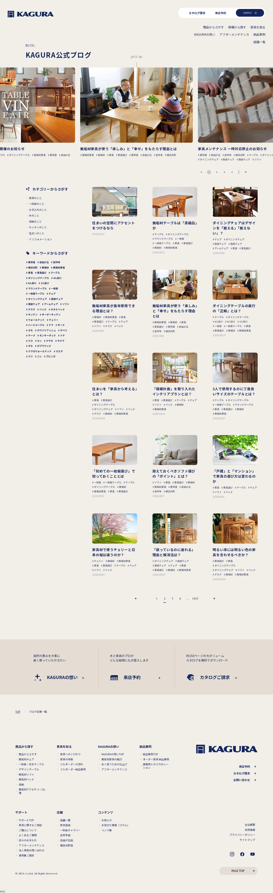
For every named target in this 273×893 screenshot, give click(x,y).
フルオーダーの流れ (71, 764)
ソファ (65, 304)
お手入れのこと (38, 209)
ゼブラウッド (44, 346)
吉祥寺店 (65, 835)
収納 (21, 784)
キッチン (33, 314)
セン (39, 340)
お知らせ (107, 820)
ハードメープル (36, 325)
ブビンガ (50, 356)
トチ (62, 335)
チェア (52, 293)
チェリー (53, 319)
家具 (30, 272)
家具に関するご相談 (30, 825)
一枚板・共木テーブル (31, 764)
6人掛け (32, 283)
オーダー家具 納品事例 (156, 759)
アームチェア (51, 304)
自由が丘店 (66, 840)
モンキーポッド (47, 335)
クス (30, 340)
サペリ (63, 330)
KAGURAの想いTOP (113, 754)
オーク (61, 325)
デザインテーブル (29, 769)
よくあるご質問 (28, 835)
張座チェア (34, 304)
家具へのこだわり (70, 754)
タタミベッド (58, 309)
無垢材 (45, 267)
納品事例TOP (150, 754)
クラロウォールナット (40, 351)
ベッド (42, 309)
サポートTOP (26, 820)
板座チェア (57, 299)
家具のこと (35, 198)
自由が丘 (44, 262)
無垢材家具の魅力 (112, 759)
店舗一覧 (65, 820)
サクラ (60, 340)
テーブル (55, 272)
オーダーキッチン (51, 314)
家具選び (41, 272)
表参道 (31, 262)
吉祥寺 (56, 262)
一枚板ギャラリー (70, 830)
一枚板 (54, 288)
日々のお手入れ (28, 840)
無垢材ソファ (26, 774)
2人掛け (45, 283)
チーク (31, 335)
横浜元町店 (66, 845)
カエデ (59, 351)
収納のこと (35, 221)
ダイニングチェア (37, 299)
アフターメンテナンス (114, 769)
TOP (17, 711)
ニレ (39, 356)
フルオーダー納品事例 (73, 769)
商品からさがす (28, 754)
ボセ (30, 346)
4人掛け (57, 278)
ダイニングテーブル (38, 278)
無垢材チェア (26, 759)
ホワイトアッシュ (46, 330)
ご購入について (28, 830)
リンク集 (107, 830)
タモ (30, 330)
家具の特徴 (66, 759)
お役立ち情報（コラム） (115, 825)
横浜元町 (33, 267)
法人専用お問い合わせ (31, 850)
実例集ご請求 (26, 855)
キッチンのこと (38, 227)
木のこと (34, 215)
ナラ (51, 325)
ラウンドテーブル (37, 288)
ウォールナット (36, 319)
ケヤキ (49, 340)
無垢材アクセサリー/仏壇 (32, 791)
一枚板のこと (36, 203)
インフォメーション (40, 239)
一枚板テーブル (36, 293)
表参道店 (65, 825)
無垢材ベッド (26, 779)
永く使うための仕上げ (114, 764)
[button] (201, 172)
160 (195, 598)
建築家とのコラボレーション (155, 765)
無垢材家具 (59, 267)
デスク (31, 309)
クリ (30, 356)
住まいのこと (36, 233)
